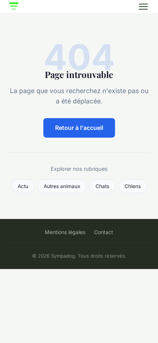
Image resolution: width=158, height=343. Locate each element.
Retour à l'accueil (79, 127)
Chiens (133, 186)
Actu (23, 186)
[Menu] (143, 7)
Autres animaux (62, 186)
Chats (102, 186)
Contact (103, 232)
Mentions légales (65, 232)
